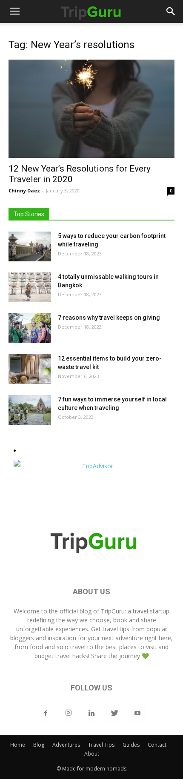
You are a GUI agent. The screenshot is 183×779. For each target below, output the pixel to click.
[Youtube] (137, 713)
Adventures (66, 744)
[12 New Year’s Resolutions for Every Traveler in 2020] (91, 109)
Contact (157, 744)
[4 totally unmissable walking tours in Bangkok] (30, 287)
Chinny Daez (24, 190)
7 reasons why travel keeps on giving (109, 317)
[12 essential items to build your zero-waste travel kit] (30, 369)
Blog (38, 744)
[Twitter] (114, 713)
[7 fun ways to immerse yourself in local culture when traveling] (30, 410)
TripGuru (113, 611)
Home (17, 744)
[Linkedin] (91, 713)
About (91, 753)
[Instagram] (68, 713)
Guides (131, 744)
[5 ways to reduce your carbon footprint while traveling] (30, 246)
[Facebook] (45, 713)
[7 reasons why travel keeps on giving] (30, 328)
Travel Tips (101, 744)
